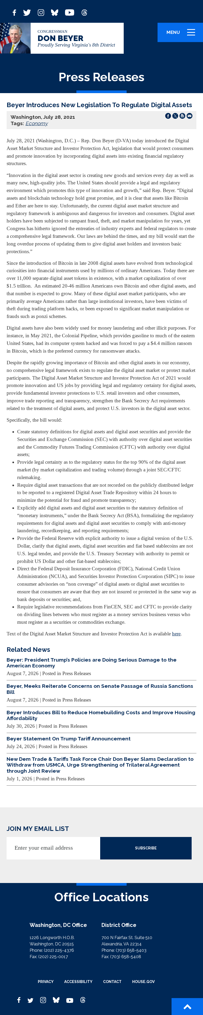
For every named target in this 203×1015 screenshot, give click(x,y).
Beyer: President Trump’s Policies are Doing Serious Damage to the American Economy (92, 662)
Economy (36, 123)
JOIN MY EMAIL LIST (38, 828)
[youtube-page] (69, 12)
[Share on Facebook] (168, 117)
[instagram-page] (41, 12)
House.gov (143, 982)
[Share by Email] (189, 117)
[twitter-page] (27, 12)
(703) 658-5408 (125, 956)
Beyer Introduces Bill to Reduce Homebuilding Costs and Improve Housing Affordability (101, 715)
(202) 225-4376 (59, 950)
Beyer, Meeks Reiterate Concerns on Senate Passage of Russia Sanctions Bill (100, 689)
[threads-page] (84, 12)
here (176, 633)
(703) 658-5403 (131, 950)
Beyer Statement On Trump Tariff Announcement (69, 738)
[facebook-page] (14, 12)
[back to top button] (187, 1006)
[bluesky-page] (54, 12)
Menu (183, 35)
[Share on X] (175, 117)
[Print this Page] (182, 117)
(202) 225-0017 (53, 956)
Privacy (46, 982)
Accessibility (78, 982)
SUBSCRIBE (146, 848)
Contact (112, 982)
